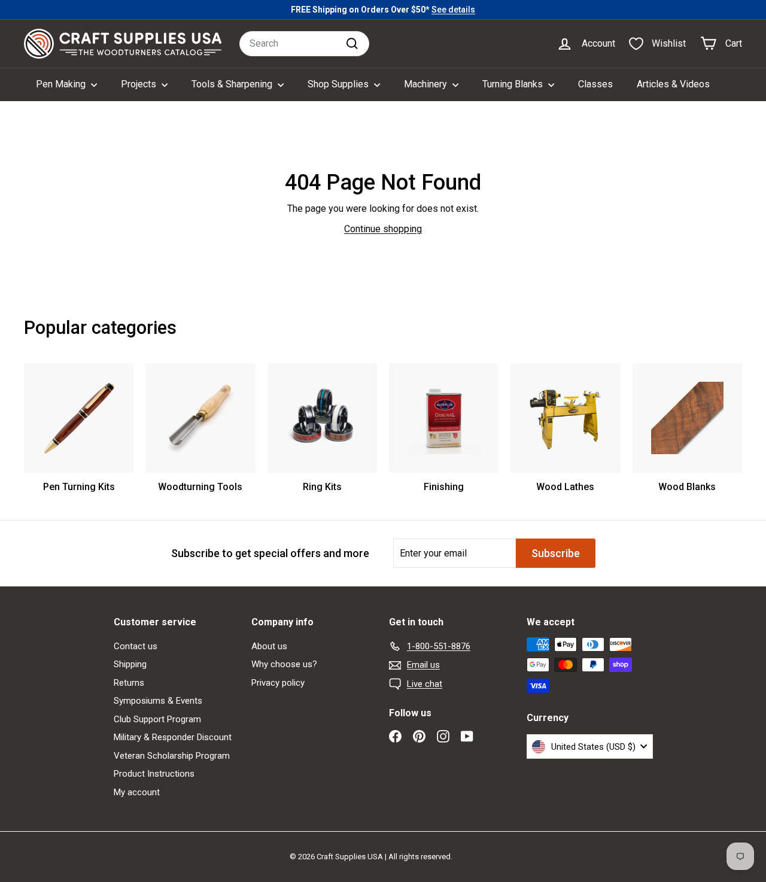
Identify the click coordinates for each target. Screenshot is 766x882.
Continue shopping (383, 229)
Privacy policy (278, 682)
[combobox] (304, 43)
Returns (129, 682)
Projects (140, 84)
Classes (595, 84)
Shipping (130, 664)
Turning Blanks (513, 84)
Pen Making (62, 84)
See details (453, 9)
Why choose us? (284, 664)
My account (137, 792)
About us (269, 646)
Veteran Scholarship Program (172, 755)
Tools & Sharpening (233, 84)
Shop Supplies (339, 84)
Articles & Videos (673, 84)
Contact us (135, 646)
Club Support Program (157, 719)
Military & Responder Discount (173, 737)
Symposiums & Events (158, 700)
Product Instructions (154, 773)
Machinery (426, 84)
